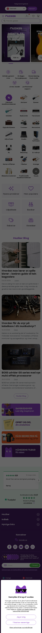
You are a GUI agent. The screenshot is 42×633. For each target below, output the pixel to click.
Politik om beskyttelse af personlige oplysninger (24, 610)
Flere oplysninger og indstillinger (21, 628)
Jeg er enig (21, 617)
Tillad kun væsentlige (21, 622)
